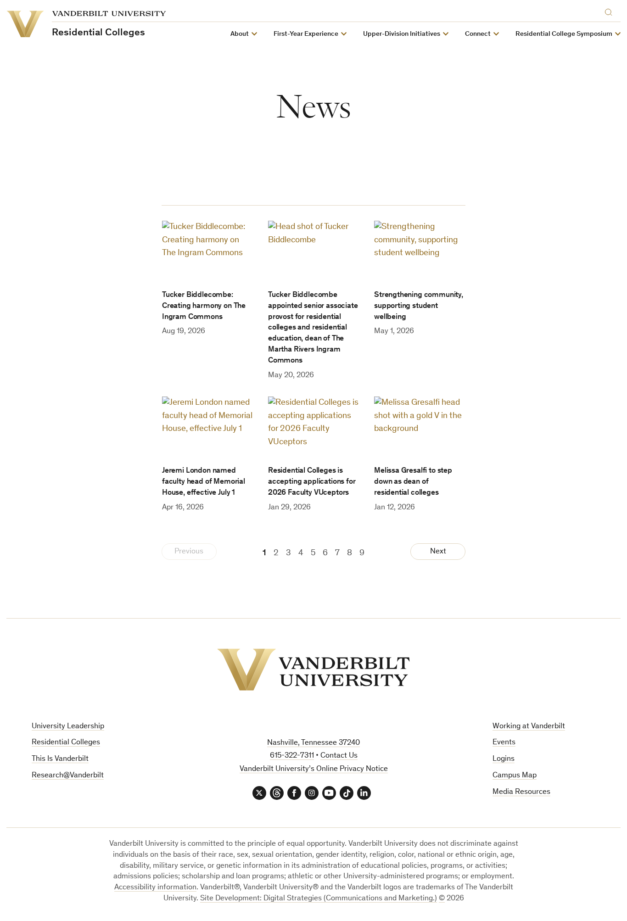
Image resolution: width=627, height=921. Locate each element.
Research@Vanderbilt (68, 776)
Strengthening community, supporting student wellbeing (418, 306)
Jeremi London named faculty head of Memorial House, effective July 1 (203, 482)
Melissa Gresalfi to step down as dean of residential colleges (413, 482)
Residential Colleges (66, 743)
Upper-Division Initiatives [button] (401, 34)
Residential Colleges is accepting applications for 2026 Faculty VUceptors (312, 482)
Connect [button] (478, 34)
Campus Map (515, 776)
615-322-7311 (292, 756)
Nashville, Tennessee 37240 (313, 743)
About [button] (239, 34)
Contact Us (339, 756)
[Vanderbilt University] (313, 669)
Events (504, 743)
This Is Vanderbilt (60, 759)
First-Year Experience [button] (306, 34)
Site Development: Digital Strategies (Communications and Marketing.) (318, 899)
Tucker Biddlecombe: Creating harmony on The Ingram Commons (204, 306)
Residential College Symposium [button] (563, 34)
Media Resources (521, 792)
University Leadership (68, 727)
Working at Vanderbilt (529, 727)
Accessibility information (155, 888)
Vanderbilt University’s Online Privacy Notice (314, 769)
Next (438, 552)
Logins (504, 759)
